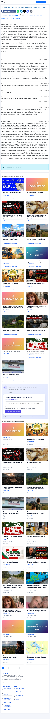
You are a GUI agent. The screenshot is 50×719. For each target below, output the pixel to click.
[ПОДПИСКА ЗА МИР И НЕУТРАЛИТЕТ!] (13, 347)
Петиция (5, 15)
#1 (39, 22)
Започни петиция (41, 1)
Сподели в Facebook (9, 11)
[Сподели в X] (24, 11)
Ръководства (6, 686)
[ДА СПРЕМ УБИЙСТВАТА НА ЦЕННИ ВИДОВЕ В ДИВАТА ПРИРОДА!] (37, 189)
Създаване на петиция (14, 411)
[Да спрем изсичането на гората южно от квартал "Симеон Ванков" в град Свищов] (13, 302)
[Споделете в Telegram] (21, 11)
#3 (39, 75)
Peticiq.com (4, 2)
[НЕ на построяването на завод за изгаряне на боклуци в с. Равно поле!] (37, 234)
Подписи (13, 15)
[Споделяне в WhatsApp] (18, 11)
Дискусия (23, 15)
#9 (39, 121)
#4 (39, 83)
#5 (39, 90)
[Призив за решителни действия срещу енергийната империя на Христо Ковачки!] (37, 257)
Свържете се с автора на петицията (10, 18)
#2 (39, 59)
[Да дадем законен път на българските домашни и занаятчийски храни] (37, 211)
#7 (39, 101)
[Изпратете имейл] (27, 11)
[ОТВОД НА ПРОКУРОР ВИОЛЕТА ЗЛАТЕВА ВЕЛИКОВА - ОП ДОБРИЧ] (37, 302)
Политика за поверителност (36, 15)
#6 (39, 96)
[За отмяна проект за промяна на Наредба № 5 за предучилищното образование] (13, 280)
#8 (39, 107)
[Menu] (48, 2)
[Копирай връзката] (31, 11)
